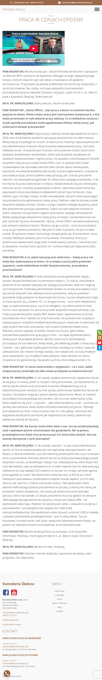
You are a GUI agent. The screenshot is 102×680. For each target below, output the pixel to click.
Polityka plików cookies (11, 624)
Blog (59, 607)
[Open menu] (97, 9)
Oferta (59, 599)
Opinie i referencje (59, 603)
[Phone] (7, 673)
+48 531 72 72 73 (9, 644)
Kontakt (59, 611)
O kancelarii (59, 595)
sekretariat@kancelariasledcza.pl (15, 612)
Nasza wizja (59, 591)
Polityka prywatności (10, 620)
